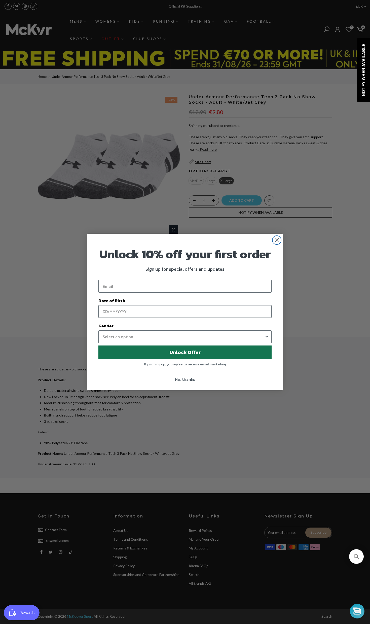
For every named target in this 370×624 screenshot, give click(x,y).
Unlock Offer (185, 352)
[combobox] (183, 337)
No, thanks (185, 379)
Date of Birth (111, 301)
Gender (106, 326)
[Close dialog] (276, 240)
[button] (356, 556)
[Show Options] (266, 337)
